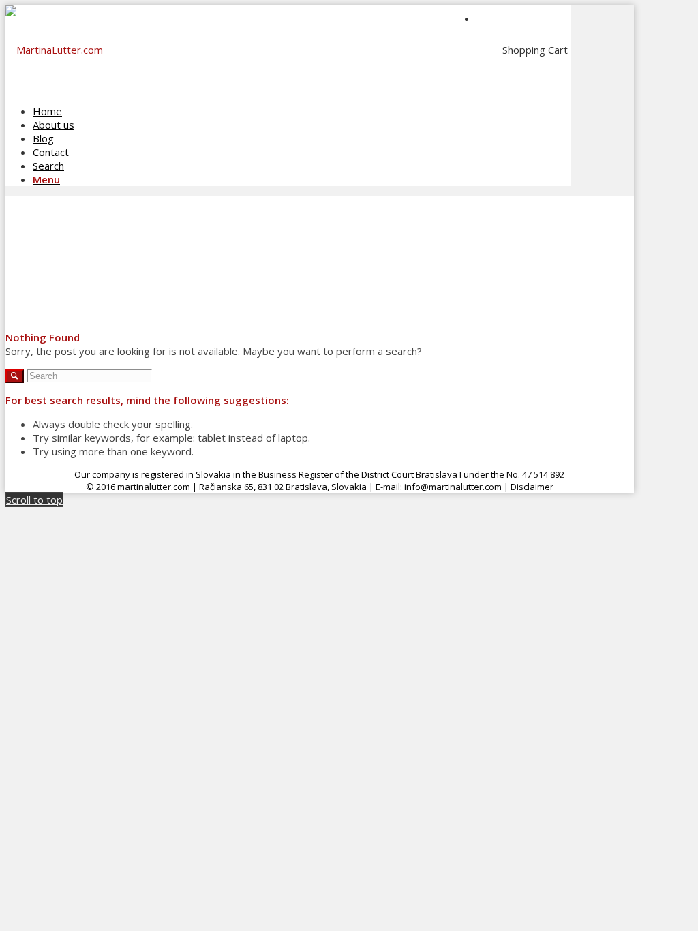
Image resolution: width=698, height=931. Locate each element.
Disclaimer (532, 486)
